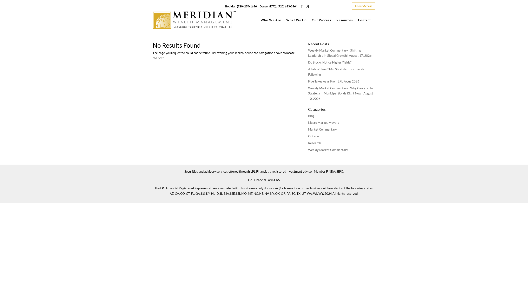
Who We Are (271, 20)
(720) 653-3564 (287, 6)
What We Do (296, 20)
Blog (311, 116)
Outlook (313, 136)
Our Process (321, 20)
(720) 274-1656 (247, 6)
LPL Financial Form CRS (264, 180)
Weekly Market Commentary (328, 150)
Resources (344, 20)
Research (314, 143)
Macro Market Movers (323, 122)
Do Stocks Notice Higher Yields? (329, 62)
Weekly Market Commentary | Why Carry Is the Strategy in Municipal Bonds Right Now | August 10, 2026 (340, 93)
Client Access (363, 6)
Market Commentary (322, 129)
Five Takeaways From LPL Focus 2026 (333, 81)
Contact (364, 20)
